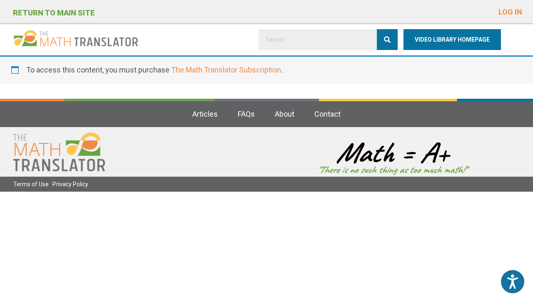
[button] (510, 10)
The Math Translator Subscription (226, 69)
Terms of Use (31, 184)
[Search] (387, 39)
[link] (205, 114)
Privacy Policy (70, 184)
